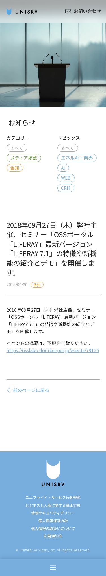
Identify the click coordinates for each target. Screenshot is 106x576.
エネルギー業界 (77, 157)
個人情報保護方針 (53, 520)
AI (63, 167)
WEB (66, 177)
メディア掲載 (23, 157)
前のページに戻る (31, 390)
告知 (14, 167)
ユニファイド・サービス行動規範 (53, 497)
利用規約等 (53, 536)
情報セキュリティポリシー (53, 513)
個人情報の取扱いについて (53, 528)
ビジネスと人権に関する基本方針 (53, 505)
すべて (16, 147)
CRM (65, 187)
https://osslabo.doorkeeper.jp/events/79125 (53, 350)
